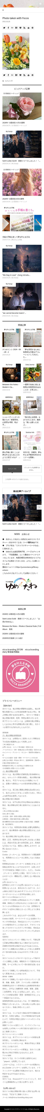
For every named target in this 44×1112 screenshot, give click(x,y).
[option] (22, 509)
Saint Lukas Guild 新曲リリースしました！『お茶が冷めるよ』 (21, 620)
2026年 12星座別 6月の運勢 (13, 634)
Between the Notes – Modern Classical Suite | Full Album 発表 (21, 627)
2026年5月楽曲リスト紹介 (12, 638)
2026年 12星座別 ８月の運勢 (13, 614)
